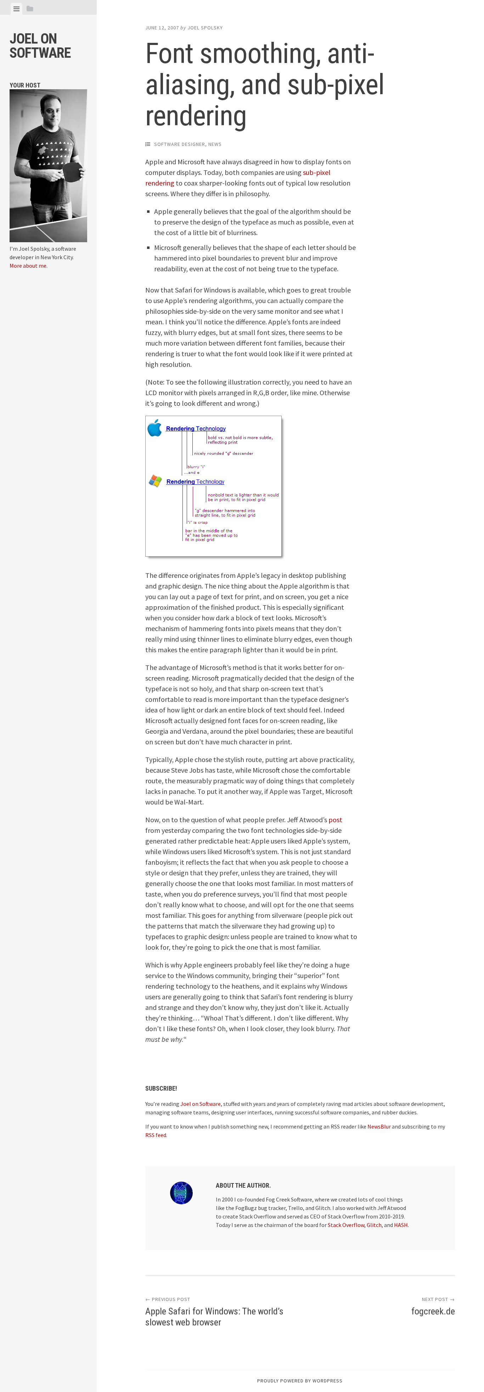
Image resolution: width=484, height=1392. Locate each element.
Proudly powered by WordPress (300, 1380)
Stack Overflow (346, 1224)
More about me (28, 265)
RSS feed (155, 1134)
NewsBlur (379, 1126)
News (215, 144)
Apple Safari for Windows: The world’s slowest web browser (214, 1317)
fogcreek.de (433, 1311)
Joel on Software (40, 45)
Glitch (374, 1224)
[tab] (16, 9)
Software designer (179, 144)
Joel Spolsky (205, 27)
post (335, 819)
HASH (401, 1224)
